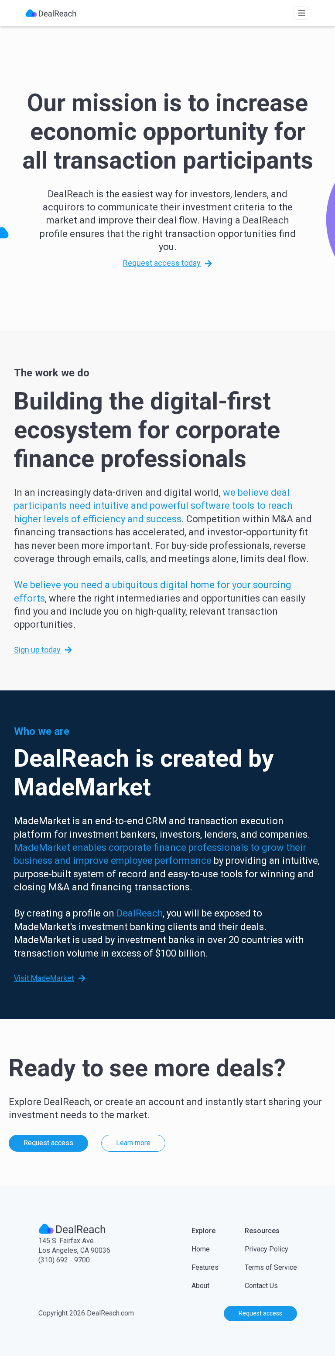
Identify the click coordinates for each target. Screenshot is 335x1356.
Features (205, 1267)
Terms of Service (271, 1267)
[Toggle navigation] (302, 13)
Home (200, 1249)
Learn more (133, 1143)
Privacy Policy (266, 1249)
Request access (48, 1143)
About (200, 1286)
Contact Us (261, 1286)
